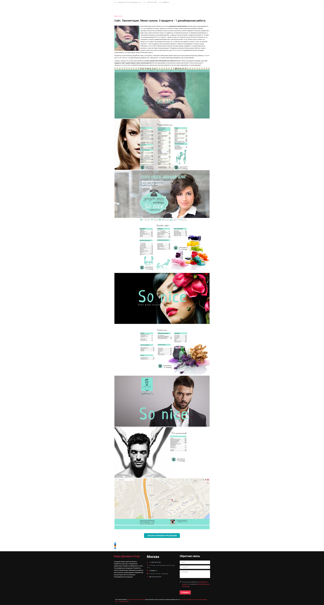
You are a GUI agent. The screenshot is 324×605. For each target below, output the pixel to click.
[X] (115, 545)
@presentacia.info (155, 576)
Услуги (143, 9)
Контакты (172, 9)
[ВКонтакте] (115, 543)
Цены (152, 9)
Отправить (185, 592)
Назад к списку (118, 16)
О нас (136, 9)
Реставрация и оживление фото (191, 9)
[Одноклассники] (115, 546)
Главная (128, 9)
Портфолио (161, 9)
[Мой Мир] (115, 548)
